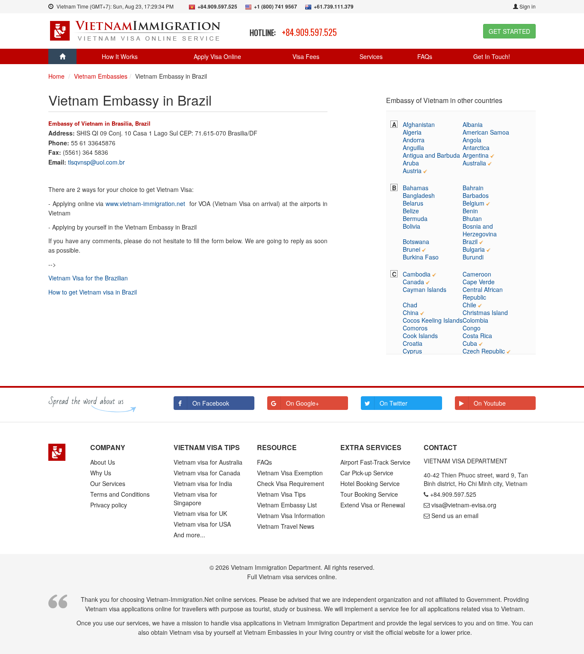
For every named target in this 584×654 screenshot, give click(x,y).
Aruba (411, 163)
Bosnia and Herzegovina (480, 230)
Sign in (527, 6)
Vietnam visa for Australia (208, 462)
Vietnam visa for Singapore (195, 498)
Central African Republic (483, 293)
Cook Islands (420, 335)
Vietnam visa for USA (202, 524)
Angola (472, 140)
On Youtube (490, 403)
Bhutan (472, 218)
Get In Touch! (491, 56)
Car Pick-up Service (366, 472)
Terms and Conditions (120, 494)
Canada (413, 281)
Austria (412, 170)
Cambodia (417, 274)
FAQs (424, 56)
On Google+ (302, 403)
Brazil (470, 241)
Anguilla (413, 147)
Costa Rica (477, 335)
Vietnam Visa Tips (281, 494)
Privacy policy (108, 505)
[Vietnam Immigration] (62, 452)
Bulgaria (474, 249)
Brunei (411, 249)
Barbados (476, 195)
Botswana (416, 241)
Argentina (476, 155)
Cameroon (477, 274)
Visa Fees (305, 56)
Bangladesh (419, 195)
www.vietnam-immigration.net (145, 203)
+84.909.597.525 (309, 32)
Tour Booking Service (369, 494)
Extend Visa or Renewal (372, 505)
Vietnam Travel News (285, 526)
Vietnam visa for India (203, 483)
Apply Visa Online (217, 56)
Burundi (473, 257)
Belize (411, 210)
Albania (473, 124)
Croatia (412, 343)
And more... (189, 534)
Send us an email (454, 515)
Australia (474, 163)
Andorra (414, 140)
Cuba (470, 343)
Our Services (107, 483)
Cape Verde (479, 281)
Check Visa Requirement (290, 483)
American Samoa (486, 132)
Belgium (473, 203)
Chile (469, 304)
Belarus (413, 203)
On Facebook (210, 403)
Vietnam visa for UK (200, 513)
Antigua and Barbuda (431, 155)
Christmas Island (485, 312)
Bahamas (415, 187)
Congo (472, 328)
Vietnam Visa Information (291, 515)
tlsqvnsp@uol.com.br (96, 162)
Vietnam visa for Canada (207, 472)
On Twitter (393, 403)
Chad (410, 304)
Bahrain (473, 187)
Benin (470, 210)
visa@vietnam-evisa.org (463, 505)
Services (371, 56)
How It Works (120, 56)
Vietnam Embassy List (287, 505)
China (411, 312)
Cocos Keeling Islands (433, 320)
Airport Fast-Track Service (375, 462)
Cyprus (412, 351)
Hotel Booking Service (370, 483)
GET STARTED (509, 31)
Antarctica (476, 147)
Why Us (100, 472)
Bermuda (415, 218)
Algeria (412, 132)
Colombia (475, 320)
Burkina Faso (421, 257)
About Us (102, 462)
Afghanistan (419, 124)
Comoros (415, 328)
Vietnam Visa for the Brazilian (88, 278)
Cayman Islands (424, 289)
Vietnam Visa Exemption (290, 472)
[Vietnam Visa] (136, 30)
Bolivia (411, 226)
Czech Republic (484, 351)
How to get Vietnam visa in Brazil (92, 292)
